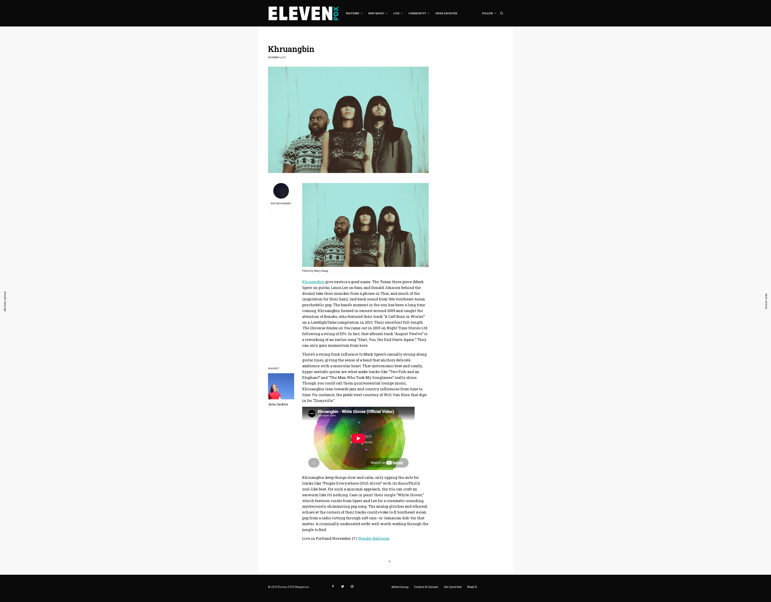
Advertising (399, 587)
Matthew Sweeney (281, 204)
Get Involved (453, 587)
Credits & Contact (426, 587)
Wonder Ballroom (373, 538)
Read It (472, 587)
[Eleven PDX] (303, 13)
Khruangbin (313, 281)
